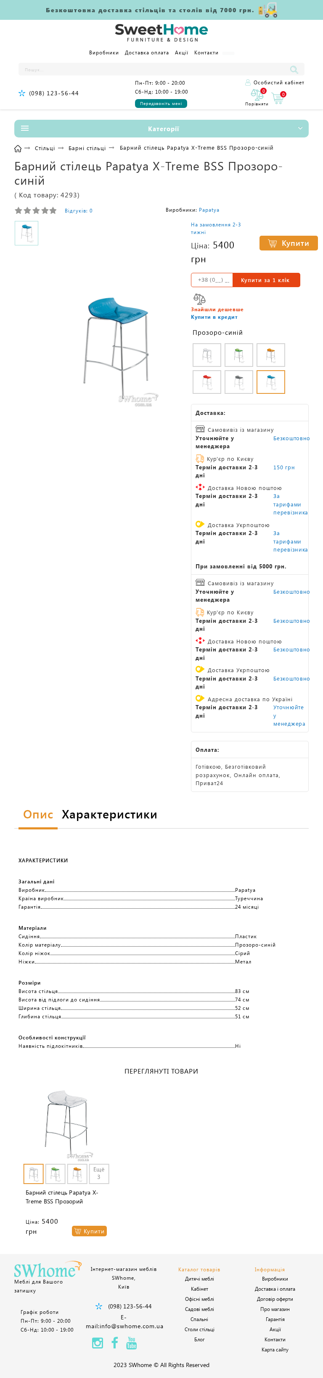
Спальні (199, 1319)
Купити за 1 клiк (265, 279)
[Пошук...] (296, 69)
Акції (181, 52)
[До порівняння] (199, 299)
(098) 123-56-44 (54, 93)
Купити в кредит (214, 316)
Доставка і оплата (275, 1288)
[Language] (228, 53)
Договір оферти (275, 1298)
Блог (199, 1339)
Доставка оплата (147, 52)
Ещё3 (98, 1173)
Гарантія (275, 1319)
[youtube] (131, 1345)
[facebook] (114, 1345)
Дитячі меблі (199, 1278)
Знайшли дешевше (217, 309)
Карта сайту (275, 1349)
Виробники (104, 52)
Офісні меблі (199, 1298)
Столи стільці (199, 1329)
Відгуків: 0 (79, 210)
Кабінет (199, 1288)
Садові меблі (199, 1308)
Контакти (206, 52)
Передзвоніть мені (161, 103)
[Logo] (161, 33)
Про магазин (275, 1308)
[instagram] (97, 1345)
